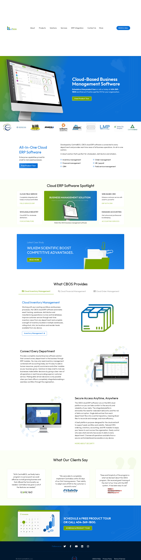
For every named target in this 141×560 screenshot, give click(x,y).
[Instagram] (88, 546)
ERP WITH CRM (107, 203)
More (101, 28)
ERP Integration (77, 28)
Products (42, 28)
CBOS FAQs (96, 559)
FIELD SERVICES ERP (27, 203)
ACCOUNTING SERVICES (110, 221)
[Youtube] (76, 546)
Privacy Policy (107, 559)
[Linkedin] (82, 546)
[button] (70, 206)
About (32, 28)
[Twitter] (64, 546)
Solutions (53, 28)
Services (64, 28)
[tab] (36, 291)
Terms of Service (119, 559)
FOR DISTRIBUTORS (27, 221)
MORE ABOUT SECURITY (84, 443)
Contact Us (91, 28)
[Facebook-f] (70, 546)
